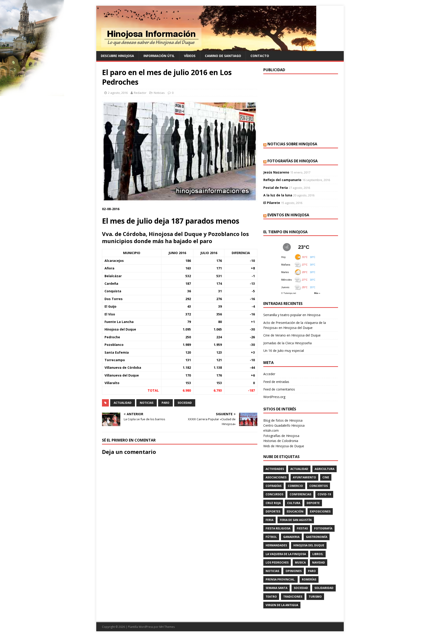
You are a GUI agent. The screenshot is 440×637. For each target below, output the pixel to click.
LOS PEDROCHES (277, 562)
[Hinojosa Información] (206, 48)
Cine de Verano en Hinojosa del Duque (292, 335)
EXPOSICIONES (320, 511)
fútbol (271, 537)
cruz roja (273, 503)
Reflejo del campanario (282, 180)
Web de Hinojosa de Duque (283, 446)
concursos (274, 494)
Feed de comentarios (279, 389)
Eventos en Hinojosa (288, 214)
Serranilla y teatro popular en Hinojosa (291, 315)
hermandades (276, 545)
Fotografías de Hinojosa (292, 160)
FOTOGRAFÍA (323, 528)
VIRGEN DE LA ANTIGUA (282, 605)
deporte (313, 503)
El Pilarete (271, 203)
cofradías (273, 486)
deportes (273, 511)
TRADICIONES (292, 597)
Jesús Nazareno (276, 172)
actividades (275, 469)
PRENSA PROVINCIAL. (280, 579)
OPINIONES (294, 571)
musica (300, 562)
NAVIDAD (318, 562)
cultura (293, 503)
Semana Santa (276, 588)
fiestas (302, 528)
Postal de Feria (275, 187)
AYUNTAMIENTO (304, 477)
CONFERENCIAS (300, 494)
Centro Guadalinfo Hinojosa (284, 425)
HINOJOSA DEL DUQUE (308, 545)
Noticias (159, 93)
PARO (165, 403)
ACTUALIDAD (123, 403)
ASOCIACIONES (276, 477)
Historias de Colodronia (280, 441)
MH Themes (167, 627)
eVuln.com (271, 430)
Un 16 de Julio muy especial (283, 350)
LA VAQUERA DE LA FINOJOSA (286, 554)
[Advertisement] (300, 107)
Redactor (140, 93)
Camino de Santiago (223, 56)
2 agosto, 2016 (118, 93)
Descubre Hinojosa (117, 56)
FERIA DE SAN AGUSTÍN (296, 520)
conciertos (318, 486)
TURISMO (315, 597)
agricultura (324, 469)
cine (325, 477)
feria (269, 520)
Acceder (269, 374)
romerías (309, 579)
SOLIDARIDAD (323, 588)
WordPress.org (274, 397)
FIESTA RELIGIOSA (278, 528)
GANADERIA (291, 537)
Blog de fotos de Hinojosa (282, 420)
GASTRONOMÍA (316, 537)
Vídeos (189, 56)
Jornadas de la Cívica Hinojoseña (287, 343)
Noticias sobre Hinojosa (292, 143)
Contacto (259, 56)
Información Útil (159, 56)
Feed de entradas (276, 381)
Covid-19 (324, 494)
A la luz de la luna (277, 195)
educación (295, 511)
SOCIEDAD (185, 403)
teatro (271, 597)
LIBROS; (317, 554)
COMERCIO (295, 486)
